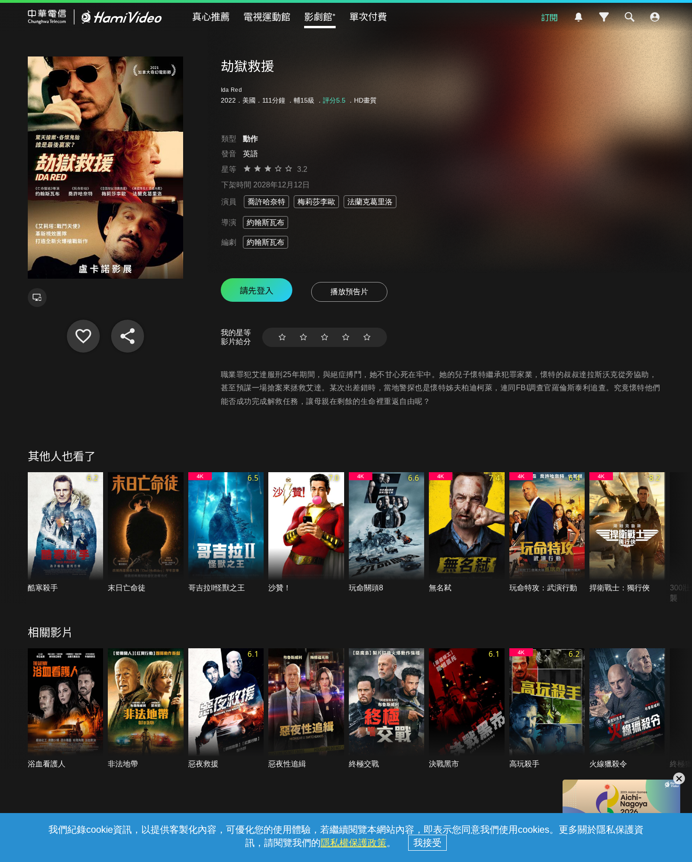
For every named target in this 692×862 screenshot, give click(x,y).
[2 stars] (303, 337)
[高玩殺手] (547, 708)
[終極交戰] (387, 708)
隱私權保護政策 (353, 843)
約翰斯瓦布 (265, 222)
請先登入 (257, 290)
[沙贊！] (306, 532)
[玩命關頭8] (387, 532)
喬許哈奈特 (266, 202)
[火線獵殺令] (627, 708)
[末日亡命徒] (146, 532)
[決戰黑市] (467, 708)
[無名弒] (467, 532)
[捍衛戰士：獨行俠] (627, 532)
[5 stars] (367, 337)
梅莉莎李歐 (316, 202)
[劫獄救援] (83, 336)
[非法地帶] (146, 708)
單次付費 (368, 16)
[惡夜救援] (226, 708)
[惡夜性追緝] (306, 708)
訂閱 (549, 17)
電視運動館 (266, 16)
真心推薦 (211, 16)
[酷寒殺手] (66, 532)
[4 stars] (345, 337)
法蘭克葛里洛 (370, 202)
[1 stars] (282, 337)
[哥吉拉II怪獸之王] (226, 532)
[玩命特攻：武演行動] (547, 532)
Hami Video (95, 17)
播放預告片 (349, 292)
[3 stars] (324, 337)
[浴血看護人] (66, 708)
